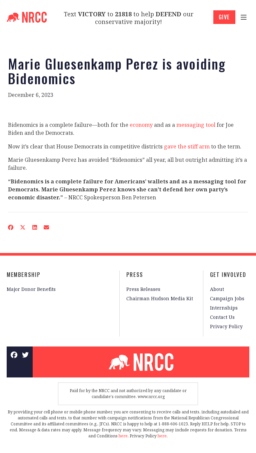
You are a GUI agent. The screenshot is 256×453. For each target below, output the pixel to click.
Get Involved (228, 275)
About (217, 289)
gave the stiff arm (187, 146)
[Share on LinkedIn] (34, 227)
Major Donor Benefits (31, 289)
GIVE (224, 17)
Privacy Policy (226, 326)
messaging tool (195, 124)
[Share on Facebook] (10, 227)
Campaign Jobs (227, 298)
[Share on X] (22, 227)
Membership (23, 275)
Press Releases (143, 289)
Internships (224, 308)
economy (141, 124)
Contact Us (222, 317)
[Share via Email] (46, 227)
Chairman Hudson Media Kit (159, 298)
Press (134, 275)
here (123, 436)
